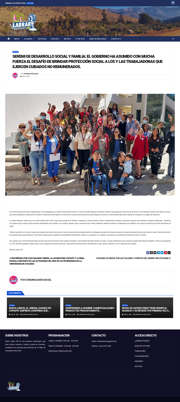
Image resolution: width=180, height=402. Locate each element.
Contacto (116, 39)
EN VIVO (67, 39)
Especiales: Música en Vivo (60, 351)
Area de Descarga (97, 39)
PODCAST (55, 39)
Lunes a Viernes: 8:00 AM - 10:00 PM (63, 341)
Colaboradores (142, 356)
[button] (173, 39)
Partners (139, 361)
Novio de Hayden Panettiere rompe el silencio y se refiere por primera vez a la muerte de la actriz (145, 311)
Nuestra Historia (142, 346)
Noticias (42, 39)
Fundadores (140, 351)
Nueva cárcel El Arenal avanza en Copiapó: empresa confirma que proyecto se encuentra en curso (30, 311)
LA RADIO (28, 39)
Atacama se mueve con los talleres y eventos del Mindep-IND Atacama (132, 258)
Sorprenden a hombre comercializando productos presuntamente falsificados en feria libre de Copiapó (89, 311)
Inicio (16, 39)
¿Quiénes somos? (142, 341)
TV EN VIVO (80, 39)
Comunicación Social (31, 74)
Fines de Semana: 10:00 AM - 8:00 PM (63, 346)
